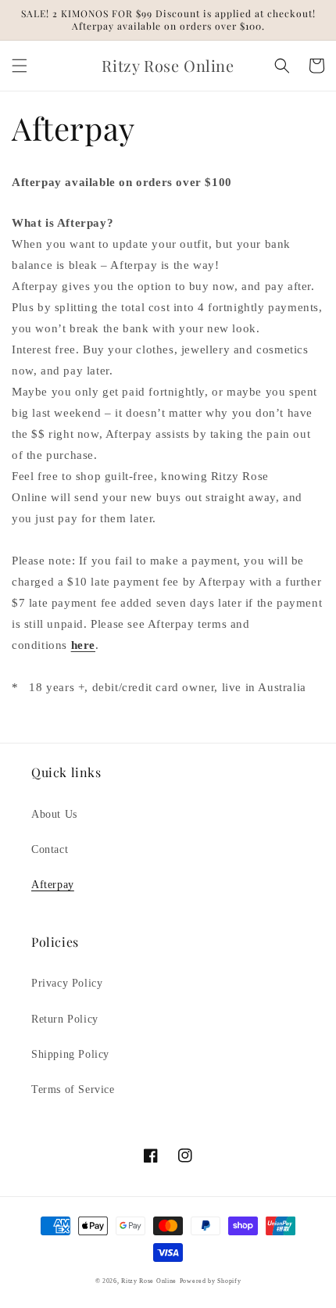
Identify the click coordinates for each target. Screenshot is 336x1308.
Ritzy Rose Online (149, 1281)
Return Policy (64, 1019)
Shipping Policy (70, 1054)
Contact (49, 849)
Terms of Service (73, 1089)
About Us (54, 814)
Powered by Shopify (210, 1281)
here (83, 645)
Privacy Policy (66, 983)
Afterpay (52, 885)
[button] (19, 65)
